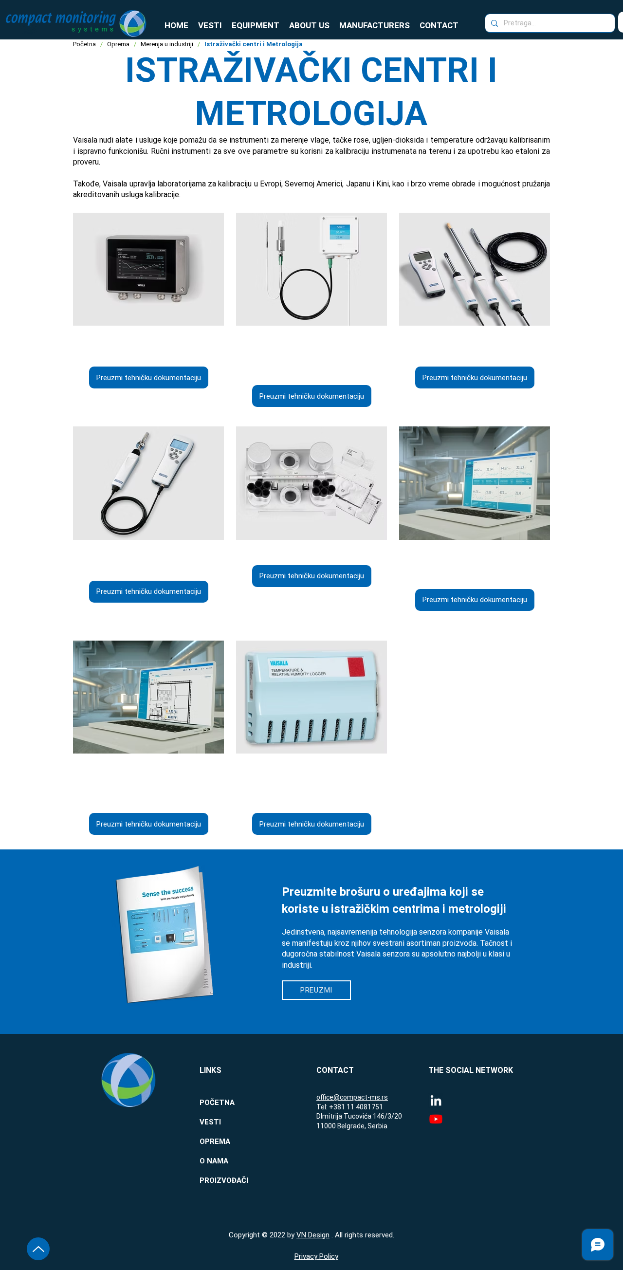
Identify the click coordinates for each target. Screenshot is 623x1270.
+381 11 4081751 (356, 1107)
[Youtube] (435, 1118)
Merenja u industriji (167, 44)
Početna (84, 44)
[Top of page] (38, 1248)
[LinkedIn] (435, 1100)
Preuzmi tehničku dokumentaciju (148, 377)
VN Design (313, 1235)
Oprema (118, 44)
